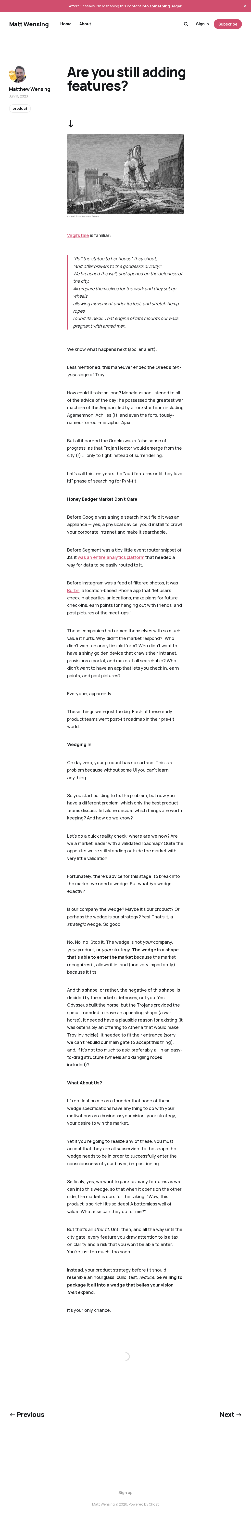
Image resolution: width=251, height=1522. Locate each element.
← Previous (26, 1414)
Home (66, 24)
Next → (231, 1414)
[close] (245, 6)
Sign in (202, 24)
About (85, 24)
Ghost (154, 1504)
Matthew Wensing (29, 89)
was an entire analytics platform (111, 557)
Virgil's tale (78, 235)
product (20, 108)
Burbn (73, 590)
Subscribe (228, 24)
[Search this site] (186, 24)
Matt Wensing (29, 24)
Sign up (125, 1492)
